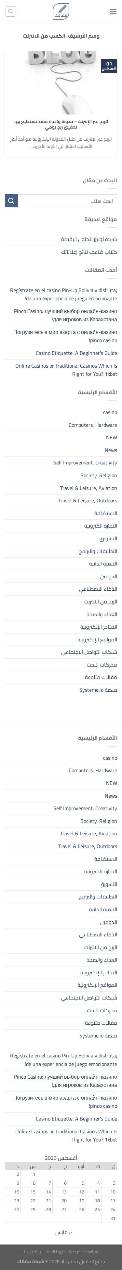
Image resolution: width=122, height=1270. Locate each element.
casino (110, 412)
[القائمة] (113, 11)
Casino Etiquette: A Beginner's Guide (76, 353)
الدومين (108, 576)
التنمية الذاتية (103, 563)
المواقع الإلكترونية (97, 639)
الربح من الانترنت (100, 601)
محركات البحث (102, 665)
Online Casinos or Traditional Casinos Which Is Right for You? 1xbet (66, 370)
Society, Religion (99, 475)
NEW (111, 437)
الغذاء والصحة (102, 614)
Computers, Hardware (93, 425)
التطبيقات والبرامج (98, 551)
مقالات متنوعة (101, 677)
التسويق (108, 538)
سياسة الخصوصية (83, 1251)
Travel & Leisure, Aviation (88, 488)
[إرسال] (11, 200)
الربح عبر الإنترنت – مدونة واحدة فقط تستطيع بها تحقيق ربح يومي (61, 124)
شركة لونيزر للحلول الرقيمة (89, 239)
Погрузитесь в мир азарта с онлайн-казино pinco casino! (65, 336)
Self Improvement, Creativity (85, 462)
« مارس (63, 1232)
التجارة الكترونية (100, 526)
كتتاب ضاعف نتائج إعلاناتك (89, 252)
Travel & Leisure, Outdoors (87, 500)
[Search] (11, 11)
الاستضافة (105, 513)
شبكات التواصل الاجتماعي (89, 652)
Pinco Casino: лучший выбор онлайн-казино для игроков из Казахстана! (65, 315)
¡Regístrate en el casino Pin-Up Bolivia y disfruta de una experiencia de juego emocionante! (63, 294)
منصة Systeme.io (98, 690)
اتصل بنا (30, 1251)
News (111, 450)
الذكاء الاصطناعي (98, 589)
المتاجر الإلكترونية (98, 627)
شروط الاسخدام (53, 1251)
